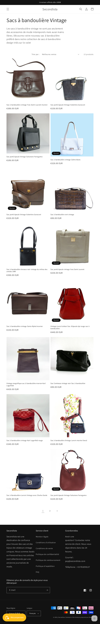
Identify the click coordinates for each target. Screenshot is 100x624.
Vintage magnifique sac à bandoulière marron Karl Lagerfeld (26, 384)
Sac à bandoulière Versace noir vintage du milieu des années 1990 (27, 270)
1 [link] (42, 510)
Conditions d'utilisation (46, 542)
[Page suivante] (57, 511)
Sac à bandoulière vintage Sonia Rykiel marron (25, 326)
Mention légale (42, 536)
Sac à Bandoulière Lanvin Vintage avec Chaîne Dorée (27, 495)
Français (32, 613)
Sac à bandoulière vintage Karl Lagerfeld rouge (25, 440)
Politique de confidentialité (47, 554)
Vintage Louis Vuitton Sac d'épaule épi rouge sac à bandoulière (70, 327)
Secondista (61, 617)
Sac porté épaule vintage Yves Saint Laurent (67, 269)
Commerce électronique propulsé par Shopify (79, 617)
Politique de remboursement (48, 560)
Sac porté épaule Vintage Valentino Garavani (68, 105)
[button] (8, 9)
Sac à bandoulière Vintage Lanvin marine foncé (69, 440)
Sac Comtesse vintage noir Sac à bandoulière (68, 383)
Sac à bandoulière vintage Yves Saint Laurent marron (27, 105)
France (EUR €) (14, 613)
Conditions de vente (44, 548)
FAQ (37, 572)
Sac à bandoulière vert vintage (62, 215)
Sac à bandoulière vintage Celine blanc (66, 160)
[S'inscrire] (47, 590)
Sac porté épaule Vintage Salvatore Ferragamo (24, 157)
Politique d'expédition (45, 566)
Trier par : (35, 54)
